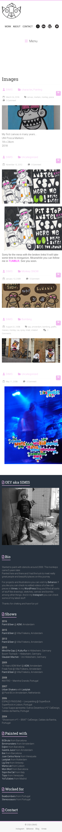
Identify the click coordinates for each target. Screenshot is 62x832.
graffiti (53, 327)
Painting (37, 89)
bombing (46, 327)
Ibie (3, 753)
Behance (52, 582)
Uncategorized (30, 157)
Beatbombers (9, 796)
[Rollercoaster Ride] (31, 339)
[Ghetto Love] (31, 106)
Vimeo (14, 588)
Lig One (5, 762)
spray (22, 330)
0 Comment (11, 100)
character (27, 89)
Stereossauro (9, 799)
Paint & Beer (8, 624)
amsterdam (36, 327)
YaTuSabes (8, 778)
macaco (5, 330)
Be (42, 26)
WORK (8, 26)
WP (48, 26)
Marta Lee (7, 766)
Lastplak (26, 689)
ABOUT (17, 26)
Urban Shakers (9, 689)
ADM (19, 624)
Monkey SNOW (30, 271)
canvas (30, 97)
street (28, 330)
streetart (34, 330)
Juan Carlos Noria (11, 756)
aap (29, 327)
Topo (4, 775)
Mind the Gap (8, 650)
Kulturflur (22, 650)
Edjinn (5, 747)
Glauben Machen (10, 657)
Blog (37, 829)
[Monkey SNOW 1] (31, 285)
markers (37, 97)
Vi (55, 26)
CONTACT (28, 26)
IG (36, 26)
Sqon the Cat (8, 772)
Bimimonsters (9, 743)
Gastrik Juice (8, 750)
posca (51, 97)
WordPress (30, 588)
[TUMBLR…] (31, 170)
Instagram (38, 595)
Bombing (27, 319)
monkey (45, 97)
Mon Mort (7, 769)
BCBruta (6, 740)
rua (18, 330)
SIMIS (9, 89)
